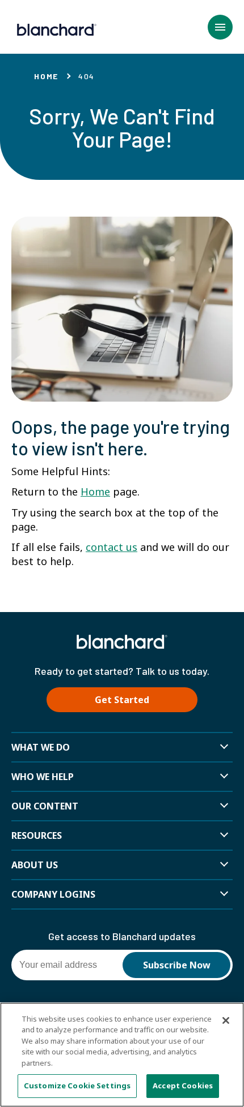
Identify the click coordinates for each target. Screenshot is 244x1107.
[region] (122, 1054)
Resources (36, 835)
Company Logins (53, 894)
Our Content (44, 806)
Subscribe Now (177, 965)
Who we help (42, 776)
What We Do (40, 747)
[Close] (225, 1020)
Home (46, 76)
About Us (34, 864)
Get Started (122, 700)
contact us (111, 547)
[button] (220, 27)
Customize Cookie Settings (77, 1085)
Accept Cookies (183, 1085)
